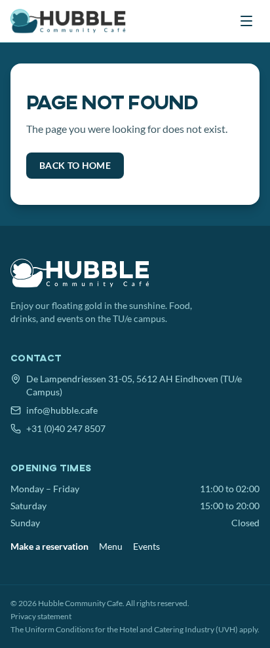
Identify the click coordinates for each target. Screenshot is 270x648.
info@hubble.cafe (62, 410)
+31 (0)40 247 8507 (66, 428)
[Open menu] (246, 21)
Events (146, 546)
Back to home (75, 165)
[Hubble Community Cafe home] (69, 21)
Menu (111, 546)
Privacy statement (40, 616)
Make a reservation (49, 546)
